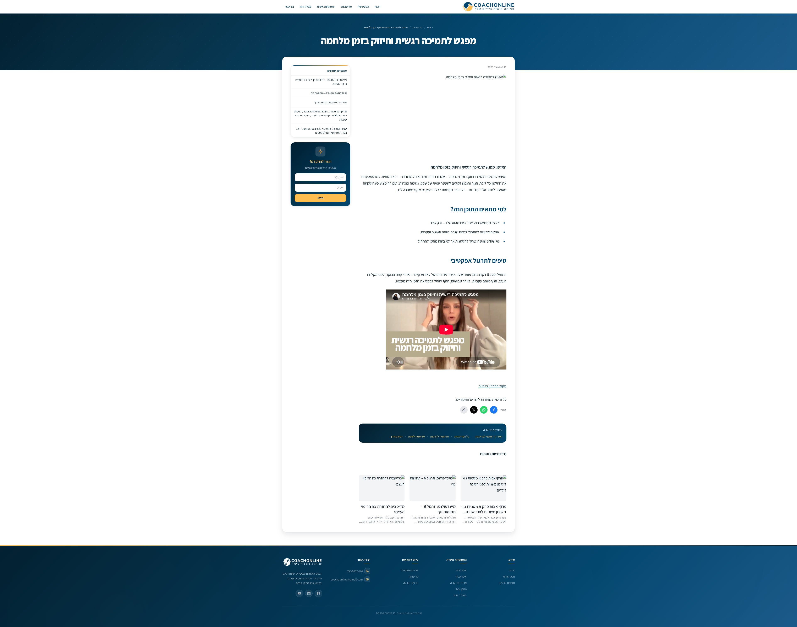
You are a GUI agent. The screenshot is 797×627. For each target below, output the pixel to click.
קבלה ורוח (305, 7)
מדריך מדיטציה (458, 583)
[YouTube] (299, 593)
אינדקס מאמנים (409, 570)
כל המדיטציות (461, 436)
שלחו (320, 198)
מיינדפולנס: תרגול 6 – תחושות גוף (329, 93)
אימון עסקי (461, 576)
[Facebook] (318, 593)
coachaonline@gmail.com (347, 579)
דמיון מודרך (396, 436)
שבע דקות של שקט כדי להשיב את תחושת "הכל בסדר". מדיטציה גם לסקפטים (321, 130)
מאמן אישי (461, 589)
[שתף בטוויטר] (474, 410)
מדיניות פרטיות (507, 583)
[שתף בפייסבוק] (494, 410)
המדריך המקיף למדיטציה (488, 436)
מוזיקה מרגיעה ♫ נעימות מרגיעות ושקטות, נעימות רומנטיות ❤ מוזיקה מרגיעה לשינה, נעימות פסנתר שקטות (320, 115)
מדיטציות (346, 7)
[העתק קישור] (464, 410)
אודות (512, 570)
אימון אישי (461, 570)
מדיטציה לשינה (416, 436)
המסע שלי (363, 7)
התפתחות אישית (326, 7)
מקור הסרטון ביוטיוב (492, 386)
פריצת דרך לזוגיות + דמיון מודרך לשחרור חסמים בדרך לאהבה (321, 82)
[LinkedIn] (309, 593)
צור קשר (289, 7)
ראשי (377, 7)
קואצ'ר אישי (460, 595)
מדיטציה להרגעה (439, 436)
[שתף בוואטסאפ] (484, 410)
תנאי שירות (509, 576)
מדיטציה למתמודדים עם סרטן (331, 102)
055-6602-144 (355, 571)
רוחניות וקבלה (410, 583)
